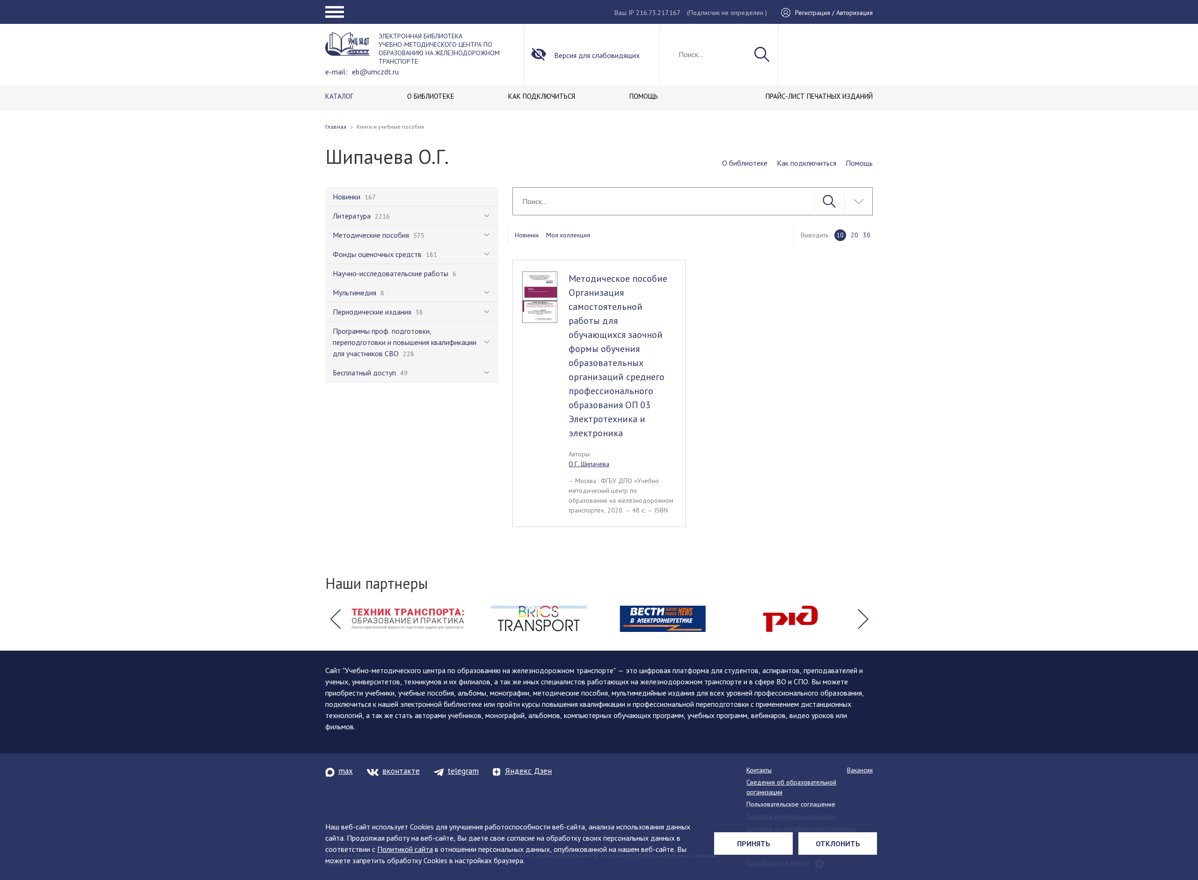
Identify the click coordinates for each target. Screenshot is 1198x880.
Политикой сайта (405, 849)
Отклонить (838, 843)
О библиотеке (744, 163)
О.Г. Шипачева (589, 464)
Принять (753, 843)
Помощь (859, 163)
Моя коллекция (568, 235)
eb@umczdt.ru (375, 71)
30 (866, 235)
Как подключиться (806, 163)
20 (854, 235)
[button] (335, 619)
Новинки (527, 235)
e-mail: (336, 71)
